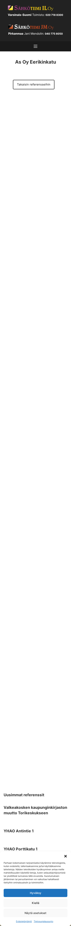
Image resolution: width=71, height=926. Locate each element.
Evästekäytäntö (24, 921)
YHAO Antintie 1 (19, 831)
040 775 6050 (54, 33)
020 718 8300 (54, 15)
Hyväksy (35, 893)
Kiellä (35, 903)
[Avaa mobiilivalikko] (35, 46)
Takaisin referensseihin (33, 84)
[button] (65, 856)
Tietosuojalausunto (43, 921)
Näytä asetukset (35, 913)
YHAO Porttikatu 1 (21, 849)
